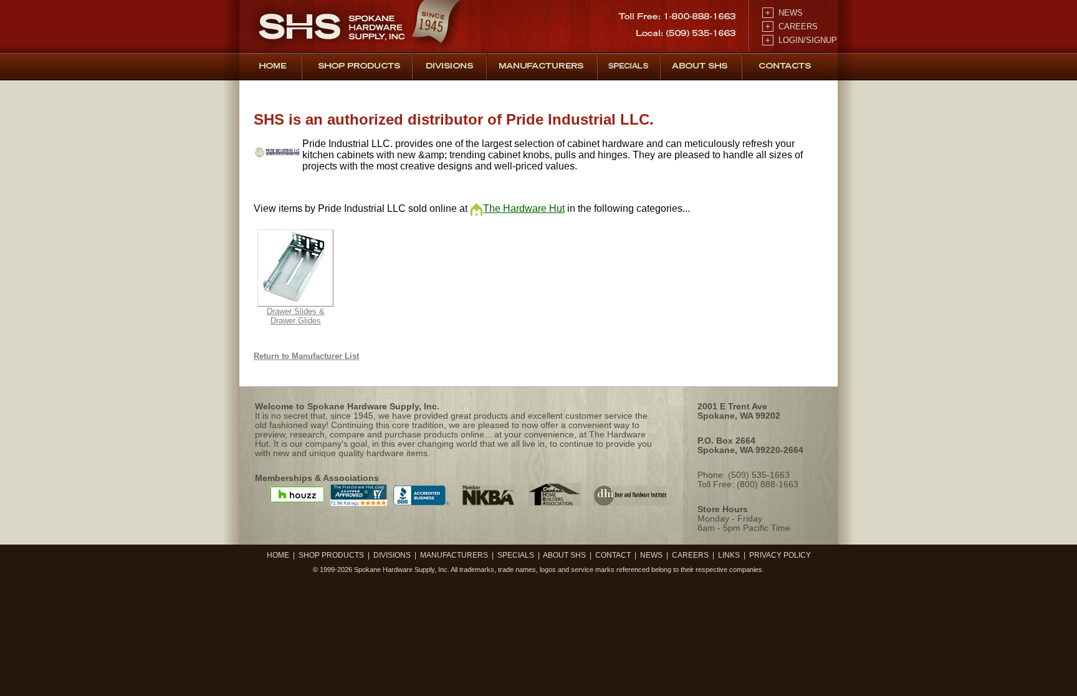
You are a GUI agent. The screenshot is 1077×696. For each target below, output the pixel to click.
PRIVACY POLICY (780, 555)
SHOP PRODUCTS (331, 555)
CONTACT (613, 555)
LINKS (729, 555)
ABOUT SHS (564, 555)
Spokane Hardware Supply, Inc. (401, 569)
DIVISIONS (392, 555)
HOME (278, 555)
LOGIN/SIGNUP (800, 40)
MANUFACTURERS (454, 555)
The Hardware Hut (524, 208)
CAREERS (790, 26)
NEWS (783, 12)
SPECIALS (515, 555)
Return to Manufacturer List (306, 356)
